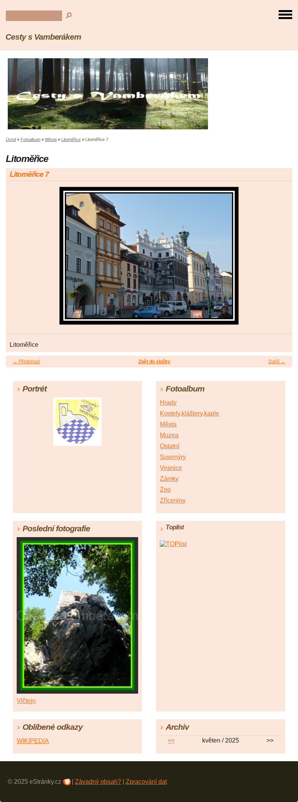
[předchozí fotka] (18, 259)
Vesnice (171, 467)
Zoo (165, 489)
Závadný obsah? (98, 781)
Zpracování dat (146, 781)
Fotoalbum (30, 139)
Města (51, 139)
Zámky (169, 478)
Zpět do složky (154, 361)
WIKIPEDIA (33, 741)
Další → (277, 361)
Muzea (169, 435)
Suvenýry (173, 457)
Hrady (168, 402)
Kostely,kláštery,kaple (189, 413)
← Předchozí (26, 361)
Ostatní (169, 446)
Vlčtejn (26, 701)
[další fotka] (279, 259)
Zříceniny (172, 500)
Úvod (11, 139)
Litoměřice (71, 139)
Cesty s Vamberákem (43, 36)
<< (171, 740)
